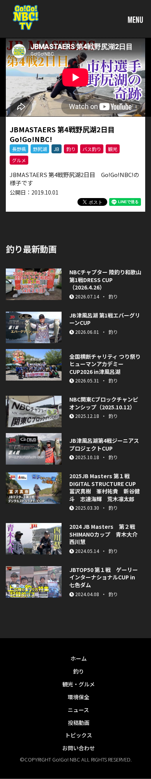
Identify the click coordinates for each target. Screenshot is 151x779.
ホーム (78, 658)
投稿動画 (78, 722)
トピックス (78, 735)
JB (56, 149)
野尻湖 (40, 149)
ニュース (78, 710)
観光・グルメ (78, 684)
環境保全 (78, 697)
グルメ (19, 160)
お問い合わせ (78, 748)
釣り (71, 149)
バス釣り (91, 149)
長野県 (19, 149)
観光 (112, 149)
